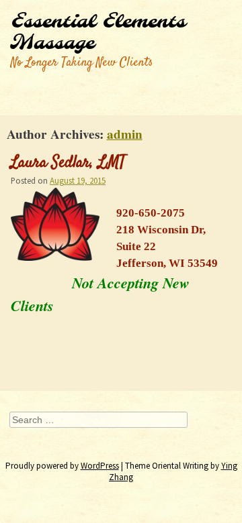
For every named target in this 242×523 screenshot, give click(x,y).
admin (125, 134)
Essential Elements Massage (98, 33)
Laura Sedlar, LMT (68, 163)
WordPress (100, 465)
